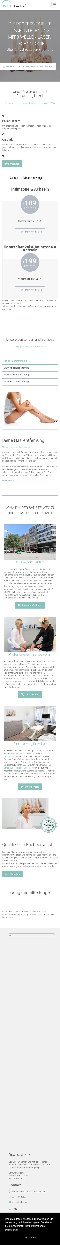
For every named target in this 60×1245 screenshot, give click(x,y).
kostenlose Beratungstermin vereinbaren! (29, 66)
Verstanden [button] (30, 1237)
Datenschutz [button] (11, 1230)
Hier (4, 911)
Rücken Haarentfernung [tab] (16, 381)
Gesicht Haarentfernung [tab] (16, 374)
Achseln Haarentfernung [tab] (16, 367)
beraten (26, 678)
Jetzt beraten (32, 694)
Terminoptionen (11, 756)
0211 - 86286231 (20, 1196)
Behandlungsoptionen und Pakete (19, 768)
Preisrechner (12, 163)
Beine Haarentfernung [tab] (15, 361)
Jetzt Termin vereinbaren (30, 232)
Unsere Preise (31, 786)
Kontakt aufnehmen (31, 605)
